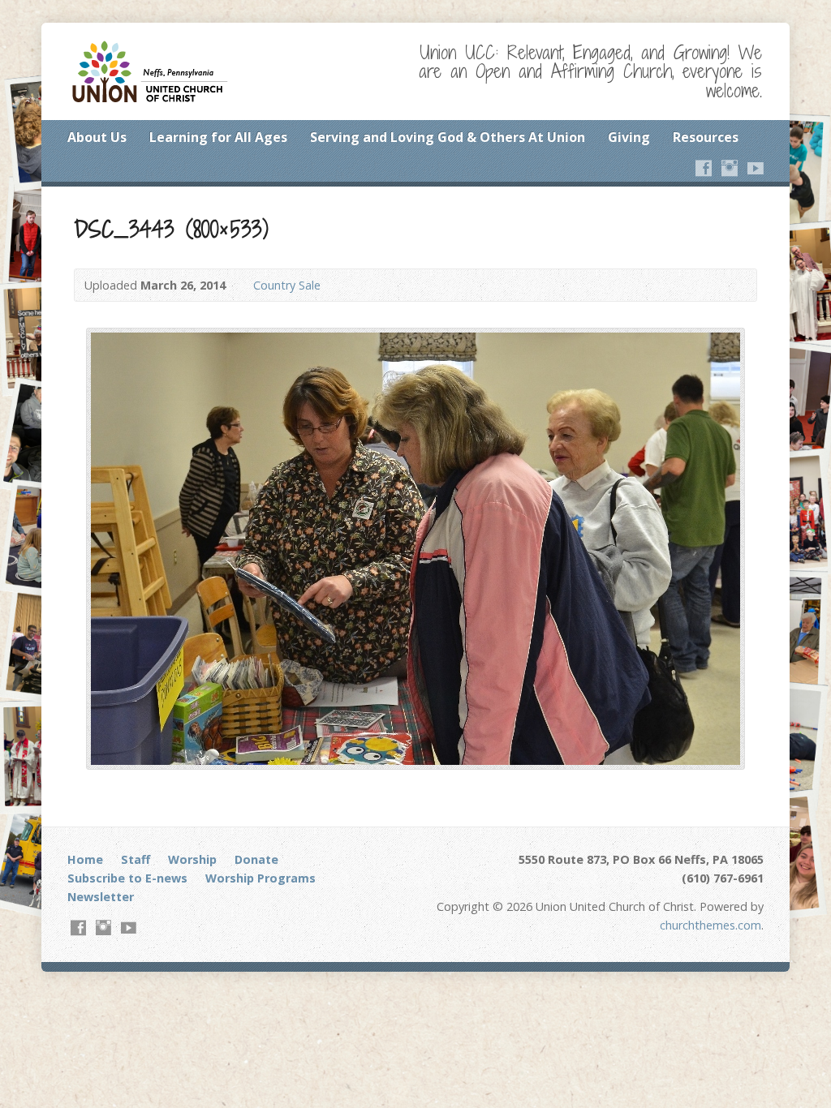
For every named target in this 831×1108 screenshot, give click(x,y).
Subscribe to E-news (127, 878)
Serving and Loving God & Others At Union (447, 137)
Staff (135, 859)
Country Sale (287, 285)
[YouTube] (755, 168)
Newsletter (100, 896)
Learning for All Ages (218, 137)
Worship (192, 859)
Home (85, 859)
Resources (705, 137)
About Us (97, 137)
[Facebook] (703, 168)
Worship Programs (260, 878)
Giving (629, 137)
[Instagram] (729, 168)
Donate (256, 859)
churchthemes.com (710, 925)
